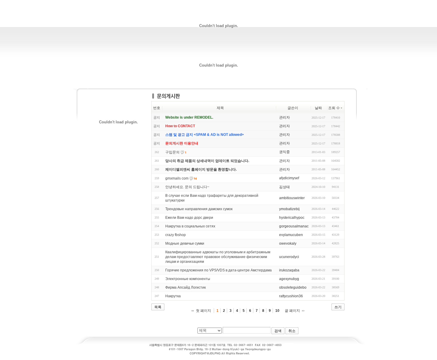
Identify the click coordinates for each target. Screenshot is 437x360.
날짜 (318, 108)
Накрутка (173, 296)
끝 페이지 (292, 311)
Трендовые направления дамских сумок (198, 209)
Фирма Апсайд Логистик (185, 287)
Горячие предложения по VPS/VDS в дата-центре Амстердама (218, 270)
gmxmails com (176, 178)
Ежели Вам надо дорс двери (189, 218)
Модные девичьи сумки (184, 243)
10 (277, 311)
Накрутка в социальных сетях (190, 226)
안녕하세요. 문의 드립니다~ (187, 187)
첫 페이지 (203, 311)
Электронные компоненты (187, 279)
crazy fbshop (175, 235)
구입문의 (172, 152)
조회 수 (334, 108)
